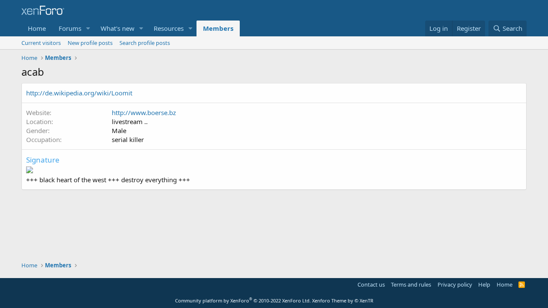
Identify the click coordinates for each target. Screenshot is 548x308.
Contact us (371, 284)
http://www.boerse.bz (144, 112)
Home (37, 28)
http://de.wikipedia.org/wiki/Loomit (79, 93)
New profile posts (90, 43)
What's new (117, 28)
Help (484, 284)
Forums (70, 28)
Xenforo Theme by (342, 300)
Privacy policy (455, 284)
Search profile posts (144, 43)
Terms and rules (411, 284)
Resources (169, 28)
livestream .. (130, 121)
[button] (88, 28)
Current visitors (41, 43)
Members (218, 28)
